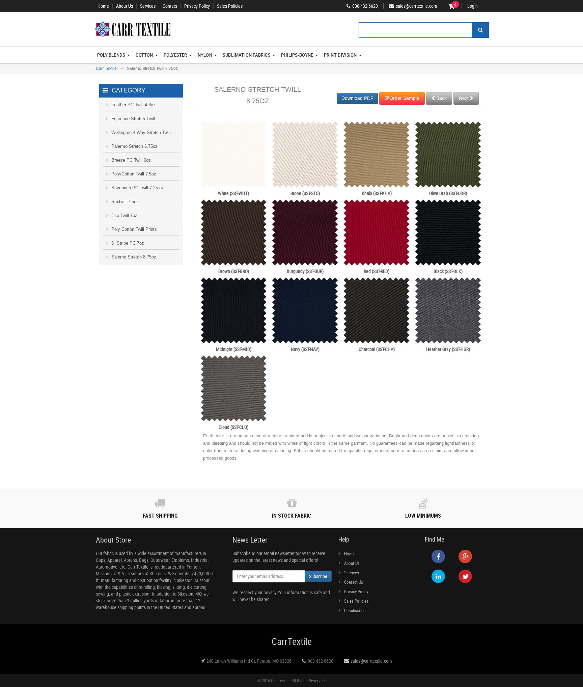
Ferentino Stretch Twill (133, 118)
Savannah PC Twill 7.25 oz (137, 187)
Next (464, 98)
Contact (170, 6)
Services (148, 6)
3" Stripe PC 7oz (127, 243)
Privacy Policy (197, 6)
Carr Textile (106, 68)
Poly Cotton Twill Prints (134, 229)
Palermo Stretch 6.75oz (134, 146)
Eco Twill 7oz (124, 215)
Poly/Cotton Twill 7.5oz (133, 173)
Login (472, 6)
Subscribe (318, 576)
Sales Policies (230, 6)
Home (103, 6)
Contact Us (353, 582)
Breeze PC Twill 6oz (131, 160)
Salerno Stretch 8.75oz (133, 256)
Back (441, 98)
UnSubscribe (354, 610)
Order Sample (404, 98)
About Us (124, 6)
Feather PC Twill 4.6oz (133, 104)
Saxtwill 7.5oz (125, 201)
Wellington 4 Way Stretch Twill (141, 132)
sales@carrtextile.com (371, 661)
